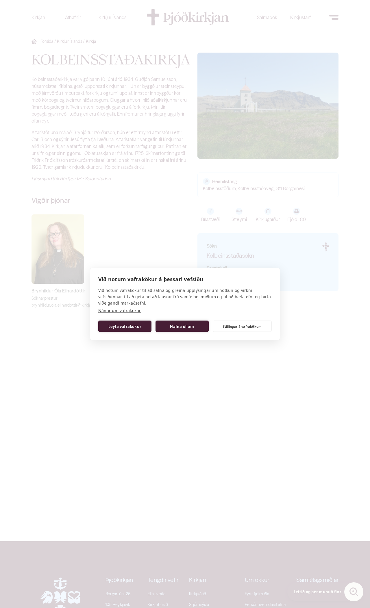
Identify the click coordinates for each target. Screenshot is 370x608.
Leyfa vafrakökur (124, 326)
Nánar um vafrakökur (119, 310)
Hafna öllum (182, 326)
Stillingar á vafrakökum (242, 326)
